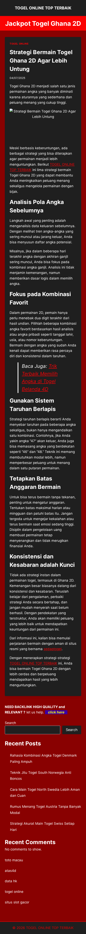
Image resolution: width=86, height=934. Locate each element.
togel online (14, 892)
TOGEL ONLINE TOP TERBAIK (33, 663)
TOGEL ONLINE (19, 43)
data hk (11, 881)
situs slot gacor (17, 902)
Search (10, 723)
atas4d (10, 871)
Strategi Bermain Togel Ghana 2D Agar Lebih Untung (41, 60)
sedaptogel (53, 649)
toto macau (14, 860)
